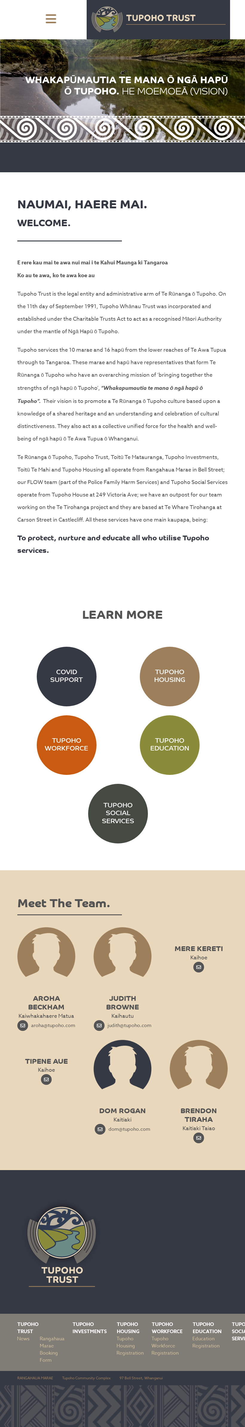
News (23, 1338)
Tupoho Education (207, 1328)
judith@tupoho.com (129, 1025)
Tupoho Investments (90, 1328)
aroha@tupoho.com (53, 1025)
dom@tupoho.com (129, 1129)
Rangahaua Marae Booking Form (52, 1349)
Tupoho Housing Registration (130, 1346)
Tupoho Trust (28, 1328)
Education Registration (206, 1342)
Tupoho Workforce (167, 1328)
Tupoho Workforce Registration (165, 1346)
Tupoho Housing (128, 1328)
